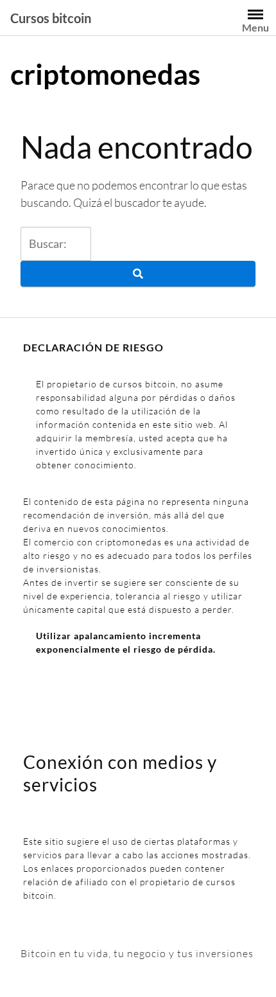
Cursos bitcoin (50, 18)
